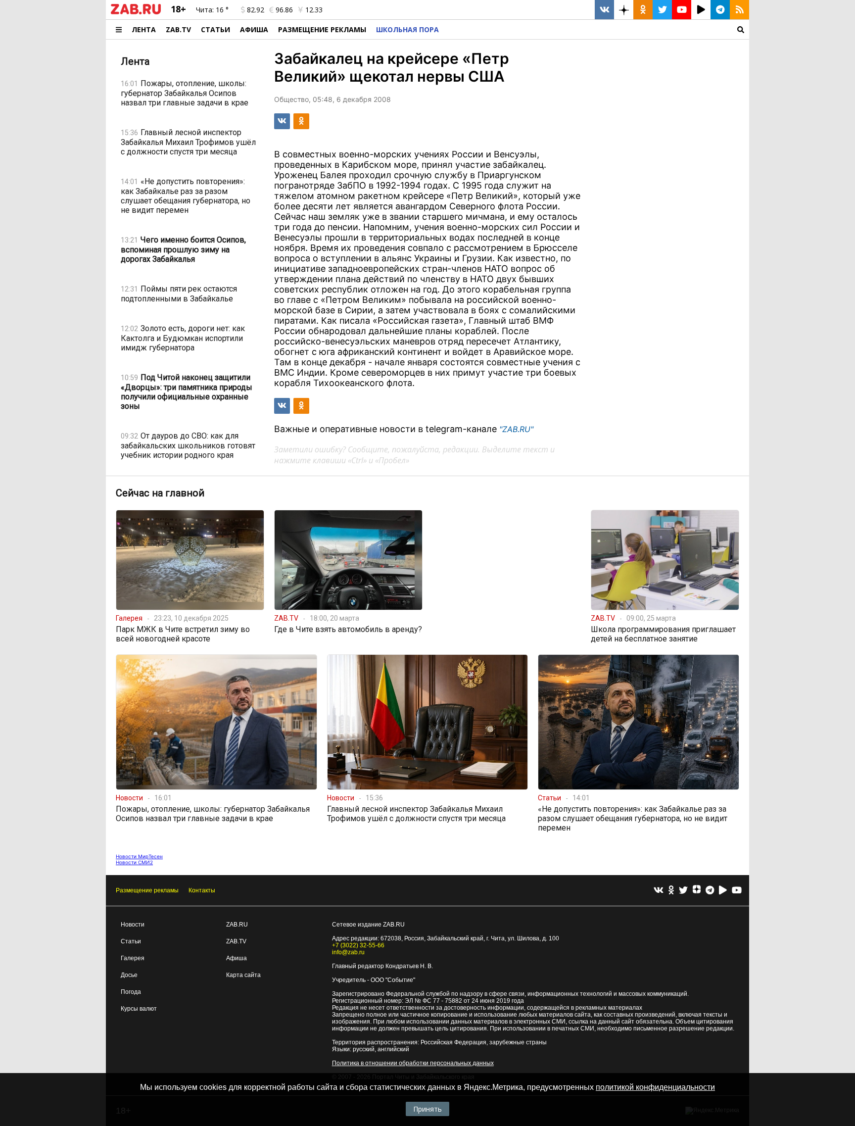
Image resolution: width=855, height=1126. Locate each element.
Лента (144, 29)
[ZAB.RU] (136, 12)
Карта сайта (243, 975)
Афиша (254, 29)
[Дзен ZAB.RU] (623, 9)
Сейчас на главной (160, 493)
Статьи (215, 29)
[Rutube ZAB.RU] (701, 9)
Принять (427, 1109)
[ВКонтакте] (658, 891)
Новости (132, 924)
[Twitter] (683, 891)
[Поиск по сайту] (596, 29)
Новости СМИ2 (134, 862)
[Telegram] (709, 891)
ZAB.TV (178, 29)
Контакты (202, 890)
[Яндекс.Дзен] (696, 890)
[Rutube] (722, 891)
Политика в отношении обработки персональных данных (413, 1063)
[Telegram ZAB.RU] (720, 9)
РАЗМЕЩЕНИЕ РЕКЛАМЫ (322, 29)
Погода (131, 991)
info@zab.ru (348, 952)
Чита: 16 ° (212, 9)
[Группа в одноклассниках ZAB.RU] (643, 9)
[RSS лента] (739, 9)
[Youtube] (736, 891)
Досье (129, 975)
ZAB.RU (237, 924)
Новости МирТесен (139, 856)
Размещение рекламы (147, 890)
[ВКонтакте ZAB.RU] (604, 9)
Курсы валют (139, 1008)
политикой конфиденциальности (655, 1087)
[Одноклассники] (671, 891)
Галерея (132, 958)
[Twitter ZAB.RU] (662, 9)
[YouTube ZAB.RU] (681, 9)
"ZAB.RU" (516, 429)
